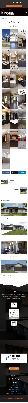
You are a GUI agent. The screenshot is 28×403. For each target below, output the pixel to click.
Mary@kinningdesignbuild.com (15, 393)
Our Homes (4, 18)
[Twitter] (11, 2)
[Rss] (17, 2)
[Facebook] (8, 2)
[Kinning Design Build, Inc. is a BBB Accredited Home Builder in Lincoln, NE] (14, 339)
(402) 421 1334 (16, 389)
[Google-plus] (14, 2)
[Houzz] (20, 2)
